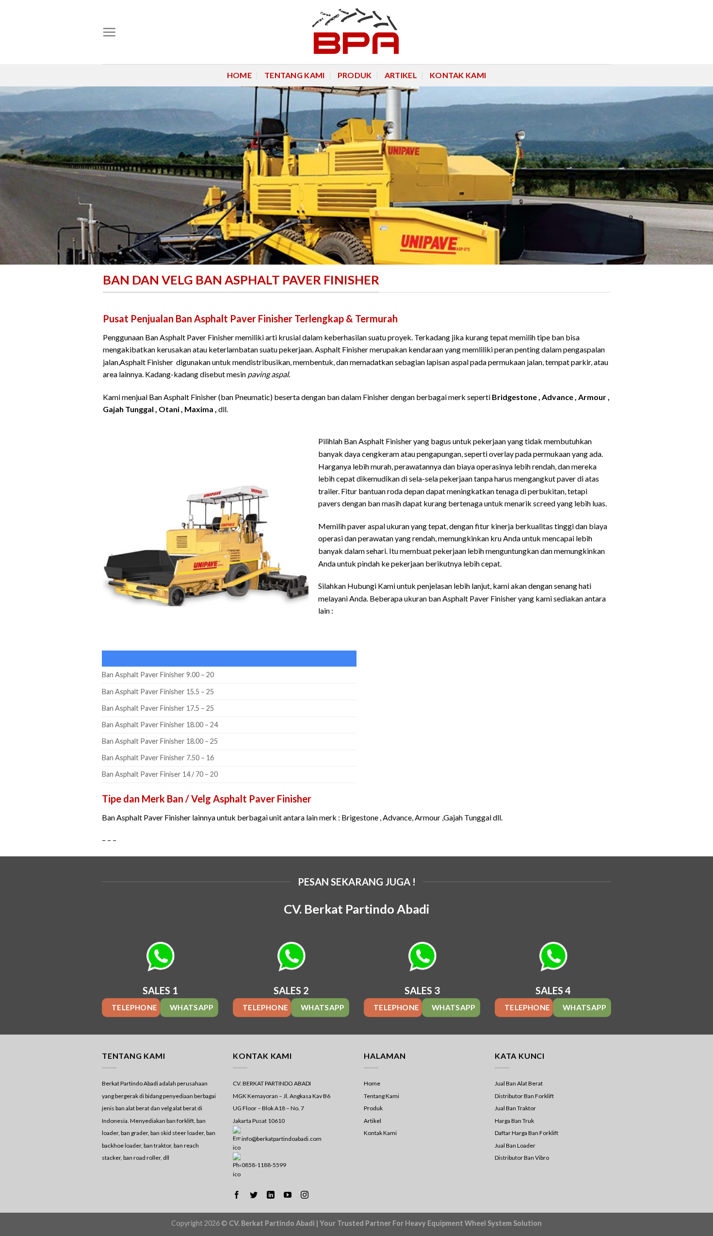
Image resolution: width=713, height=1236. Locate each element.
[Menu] (109, 32)
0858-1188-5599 (264, 1165)
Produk (355, 75)
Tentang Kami (294, 75)
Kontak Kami (458, 75)
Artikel (401, 75)
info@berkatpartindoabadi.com (282, 1138)
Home (239, 75)
